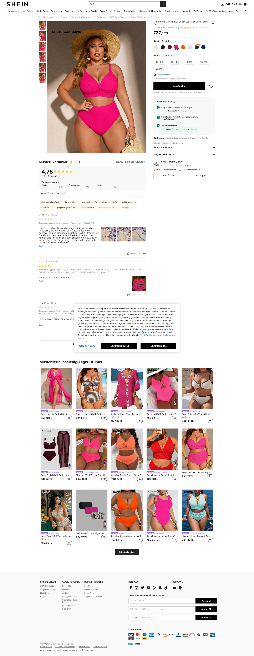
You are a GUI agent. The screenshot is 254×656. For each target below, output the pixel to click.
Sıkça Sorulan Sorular (93, 597)
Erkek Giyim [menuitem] (105, 11)
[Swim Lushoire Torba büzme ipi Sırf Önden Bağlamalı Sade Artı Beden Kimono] (56, 389)
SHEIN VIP (66, 609)
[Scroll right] (245, 11)
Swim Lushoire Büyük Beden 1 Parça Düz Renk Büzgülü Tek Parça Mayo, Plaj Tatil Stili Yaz (162, 536)
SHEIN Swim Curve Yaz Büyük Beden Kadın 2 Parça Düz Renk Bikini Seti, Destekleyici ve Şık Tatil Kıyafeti (197, 472)
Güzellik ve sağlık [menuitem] (171, 11)
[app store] (175, 589)
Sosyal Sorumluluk (47, 590)
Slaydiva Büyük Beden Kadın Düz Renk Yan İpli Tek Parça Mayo (162, 414)
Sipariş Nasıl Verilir (69, 597)
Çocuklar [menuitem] (117, 11)
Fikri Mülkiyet (45, 650)
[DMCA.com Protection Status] (137, 644)
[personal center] (222, 4)
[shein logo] (17, 4)
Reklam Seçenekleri (70, 650)
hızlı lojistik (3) (71, 202)
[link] (228, 4)
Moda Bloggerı (46, 593)
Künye (56, 650)
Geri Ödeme (67, 593)
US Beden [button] (166, 55)
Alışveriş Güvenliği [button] (169, 125)
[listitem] (56, 395)
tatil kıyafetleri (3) (129, 202)
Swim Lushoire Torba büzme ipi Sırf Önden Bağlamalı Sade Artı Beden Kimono (56, 414)
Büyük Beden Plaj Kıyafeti (81, 17)
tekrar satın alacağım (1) (50, 202)
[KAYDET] (211, 86)
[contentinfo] (172, 636)
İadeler (65, 590)
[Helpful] (128, 253)
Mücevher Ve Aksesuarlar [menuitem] (150, 11)
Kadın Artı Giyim (62, 17)
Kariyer (43, 597)
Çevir (41, 246)
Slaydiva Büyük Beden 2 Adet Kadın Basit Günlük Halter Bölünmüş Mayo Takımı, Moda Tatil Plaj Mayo (197, 536)
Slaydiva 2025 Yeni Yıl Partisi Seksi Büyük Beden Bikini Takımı (91, 475)
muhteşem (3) (46, 207)
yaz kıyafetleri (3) (89, 202)
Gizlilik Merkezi (46, 647)
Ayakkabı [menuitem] (186, 11)
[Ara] (163, 4)
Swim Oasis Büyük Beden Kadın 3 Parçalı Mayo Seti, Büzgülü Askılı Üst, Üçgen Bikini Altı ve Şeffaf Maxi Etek (56, 475)
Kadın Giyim (49, 17)
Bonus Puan (89, 593)
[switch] (63, 193)
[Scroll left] (242, 11)
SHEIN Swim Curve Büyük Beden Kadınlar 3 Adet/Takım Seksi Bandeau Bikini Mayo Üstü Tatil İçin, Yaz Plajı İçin (91, 533)
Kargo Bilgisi (67, 586)
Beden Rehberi (68, 606)
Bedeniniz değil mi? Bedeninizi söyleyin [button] (169, 79)
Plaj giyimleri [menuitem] (56, 11)
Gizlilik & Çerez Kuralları (65, 647)
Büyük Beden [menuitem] (130, 11)
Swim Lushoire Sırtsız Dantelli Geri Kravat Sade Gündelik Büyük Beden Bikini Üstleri (162, 475)
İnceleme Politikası (48, 176)
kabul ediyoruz (136, 630)
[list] (149, 588)
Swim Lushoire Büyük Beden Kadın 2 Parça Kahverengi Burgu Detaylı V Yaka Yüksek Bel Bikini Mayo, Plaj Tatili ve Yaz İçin (91, 414)
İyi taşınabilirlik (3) (109, 202)
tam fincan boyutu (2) (108, 207)
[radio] (156, 47)
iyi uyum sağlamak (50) (66, 207)
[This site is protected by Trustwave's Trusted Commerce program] (130, 644)
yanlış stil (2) (127, 207)
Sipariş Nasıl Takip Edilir (69, 601)
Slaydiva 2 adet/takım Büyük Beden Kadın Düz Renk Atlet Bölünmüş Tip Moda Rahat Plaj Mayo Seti (127, 536)
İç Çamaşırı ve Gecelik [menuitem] (87, 11)
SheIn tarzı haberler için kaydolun (146, 596)
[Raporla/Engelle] (144, 253)
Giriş (40, 17)
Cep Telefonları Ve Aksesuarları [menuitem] (219, 11)
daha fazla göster (127, 552)
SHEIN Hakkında (47, 586)
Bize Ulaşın (88, 586)
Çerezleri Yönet (84, 647)
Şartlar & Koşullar (100, 647)
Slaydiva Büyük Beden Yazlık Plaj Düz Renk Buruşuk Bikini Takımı (127, 475)
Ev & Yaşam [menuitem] (70, 11)
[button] (240, 4)
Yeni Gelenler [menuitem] (28, 11)
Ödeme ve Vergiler (91, 590)
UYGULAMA (178, 582)
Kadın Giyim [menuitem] (42, 11)
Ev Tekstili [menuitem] (198, 11)
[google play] (180, 589)
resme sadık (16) (87, 207)
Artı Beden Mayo (100, 17)
